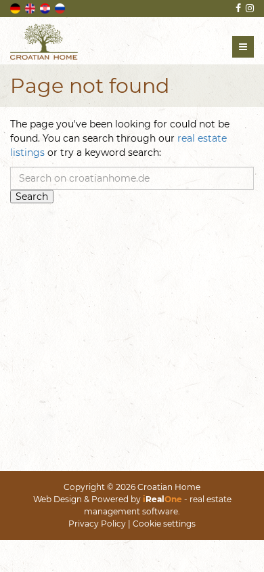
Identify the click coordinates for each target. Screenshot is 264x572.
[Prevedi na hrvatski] (46, 7)
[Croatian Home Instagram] (249, 8)
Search (32, 196)
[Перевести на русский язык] (61, 7)
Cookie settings (164, 523)
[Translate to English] (31, 7)
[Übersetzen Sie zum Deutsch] (16, 7)
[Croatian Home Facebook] (237, 8)
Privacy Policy (97, 523)
